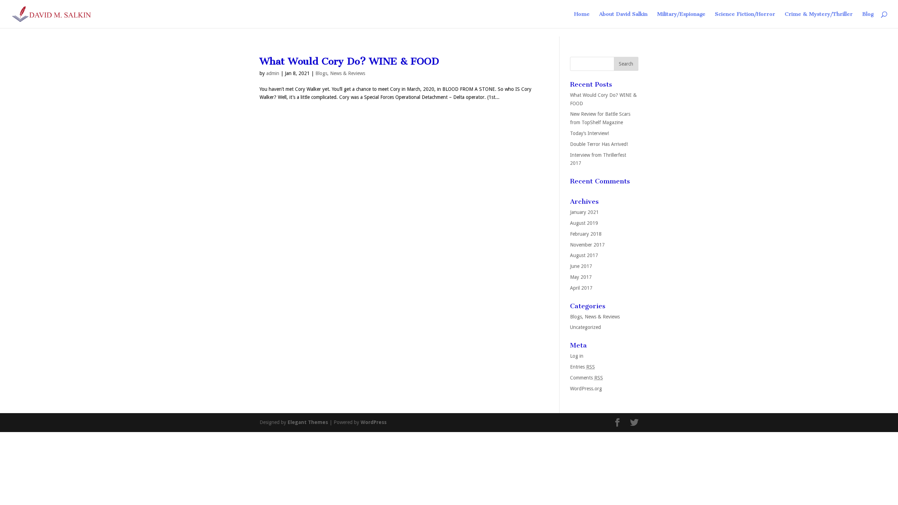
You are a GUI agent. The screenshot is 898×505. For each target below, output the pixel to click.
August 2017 (584, 255)
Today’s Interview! (589, 133)
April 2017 (581, 288)
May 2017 (581, 277)
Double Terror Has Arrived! (599, 144)
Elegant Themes (308, 422)
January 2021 (584, 212)
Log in (576, 356)
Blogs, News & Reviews (340, 73)
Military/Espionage (681, 14)
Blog (867, 14)
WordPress (374, 422)
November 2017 (587, 245)
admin (272, 73)
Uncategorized (585, 327)
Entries (582, 367)
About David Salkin (623, 14)
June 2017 (581, 266)
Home (582, 14)
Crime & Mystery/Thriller (819, 14)
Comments (586, 378)
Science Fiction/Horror (745, 14)
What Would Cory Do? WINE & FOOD (349, 61)
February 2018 (586, 234)
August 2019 (584, 223)
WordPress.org (586, 388)
